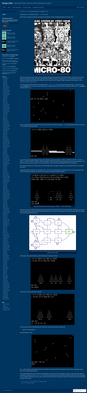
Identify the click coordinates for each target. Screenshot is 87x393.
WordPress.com (6, 309)
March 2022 (5, 154)
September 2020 (6, 180)
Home (4, 7)
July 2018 (5, 215)
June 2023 (5, 133)
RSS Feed (79, 7)
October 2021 (6, 162)
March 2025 (5, 102)
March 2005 (5, 297)
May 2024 (5, 117)
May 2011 (5, 272)
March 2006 (5, 294)
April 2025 (5, 101)
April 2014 (5, 264)
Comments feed (6, 308)
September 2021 (6, 163)
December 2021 (6, 159)
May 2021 (5, 169)
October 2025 (6, 92)
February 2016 (6, 242)
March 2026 (5, 85)
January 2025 (6, 105)
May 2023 (5, 134)
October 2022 (6, 144)
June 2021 (5, 167)
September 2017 (6, 223)
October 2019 (6, 196)
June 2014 (5, 261)
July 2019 (5, 200)
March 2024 (5, 120)
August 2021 (5, 164)
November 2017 (6, 221)
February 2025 (6, 104)
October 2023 (6, 127)
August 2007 (5, 291)
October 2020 (6, 179)
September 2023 (6, 128)
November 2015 (6, 247)
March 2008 (5, 281)
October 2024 (6, 110)
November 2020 (6, 177)
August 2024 (5, 113)
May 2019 (5, 203)
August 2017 (5, 225)
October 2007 (6, 288)
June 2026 (5, 81)
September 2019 (6, 198)
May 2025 (5, 100)
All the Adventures (16, 7)
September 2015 (6, 249)
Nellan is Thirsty (40, 375)
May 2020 (5, 186)
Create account (6, 304)
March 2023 (5, 137)
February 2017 (6, 234)
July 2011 (5, 270)
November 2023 (6, 126)
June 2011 (5, 271)
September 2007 (6, 290)
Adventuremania (5, 66)
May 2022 (5, 151)
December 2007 (6, 285)
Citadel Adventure (5, 56)
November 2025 (6, 91)
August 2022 (5, 147)
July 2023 (5, 131)
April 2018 (5, 218)
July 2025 (5, 97)
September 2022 (6, 146)
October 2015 (6, 248)
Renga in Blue (7, 3)
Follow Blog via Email (7, 18)
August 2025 (5, 95)
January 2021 (6, 174)
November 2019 (6, 195)
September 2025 (6, 94)
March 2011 (5, 275)
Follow (5, 25)
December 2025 (6, 89)
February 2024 (6, 121)
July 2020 (5, 183)
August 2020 (5, 182)
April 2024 (5, 118)
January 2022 (6, 157)
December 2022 (6, 141)
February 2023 (6, 138)
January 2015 (6, 257)
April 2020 (5, 187)
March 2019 (5, 206)
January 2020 (6, 192)
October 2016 (6, 235)
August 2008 (5, 277)
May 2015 (5, 251)
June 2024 (5, 115)
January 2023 (6, 140)
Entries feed (5, 306)
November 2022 (6, 143)
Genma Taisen (5, 58)
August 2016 (5, 238)
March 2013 (5, 267)
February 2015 (6, 255)
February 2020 (6, 190)
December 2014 (6, 258)
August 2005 (5, 295)
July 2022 (5, 149)
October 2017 (6, 222)
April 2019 (5, 205)
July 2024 (5, 114)
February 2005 (6, 298)
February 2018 (6, 219)
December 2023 (6, 124)
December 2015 (6, 245)
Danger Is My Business (7, 68)
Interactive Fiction (42, 381)
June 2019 (5, 202)
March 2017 (5, 232)
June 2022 (5, 150)
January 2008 (6, 284)
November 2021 (6, 160)
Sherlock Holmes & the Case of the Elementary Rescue (9, 61)
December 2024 (6, 107)
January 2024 (6, 123)
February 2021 (6, 173)
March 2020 (5, 189)
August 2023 (5, 130)
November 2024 (6, 108)
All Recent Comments (38, 7)
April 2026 (5, 84)
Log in (4, 305)
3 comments (44, 14)
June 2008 (5, 280)
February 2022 (6, 156)
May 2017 (5, 229)
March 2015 (5, 254)
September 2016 (6, 236)
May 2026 (5, 82)
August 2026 (5, 78)
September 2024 (6, 111)
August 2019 (5, 199)
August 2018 (5, 213)
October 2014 (6, 259)
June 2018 (5, 216)
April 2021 (5, 170)
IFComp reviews (27, 7)
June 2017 (5, 228)
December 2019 (6, 193)
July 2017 (5, 226)
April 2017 (5, 231)
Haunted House (52, 84)
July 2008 (5, 278)
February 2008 (6, 283)
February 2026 (6, 87)
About (9, 7)
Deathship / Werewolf (6, 70)
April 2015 (5, 252)
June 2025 (5, 98)
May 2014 (5, 262)
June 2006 (5, 293)
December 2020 (6, 176)
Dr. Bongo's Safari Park (7, 63)
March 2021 (5, 172)
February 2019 (6, 208)
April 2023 (5, 136)
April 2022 (5, 153)
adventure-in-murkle (30, 382)
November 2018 (6, 212)
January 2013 (6, 268)
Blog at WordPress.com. (8, 390)
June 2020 (5, 185)
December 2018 (6, 210)
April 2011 (5, 274)
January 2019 (6, 209)
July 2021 (5, 166)
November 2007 (6, 287)
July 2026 (5, 79)
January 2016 (6, 244)
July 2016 (5, 239)
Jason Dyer (35, 381)
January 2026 (6, 88)
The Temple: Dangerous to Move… (11, 33)
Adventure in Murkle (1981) (29, 14)
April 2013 (5, 265)
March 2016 (5, 241)
